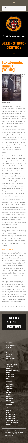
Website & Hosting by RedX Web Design (12, 439)
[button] (14, 2)
